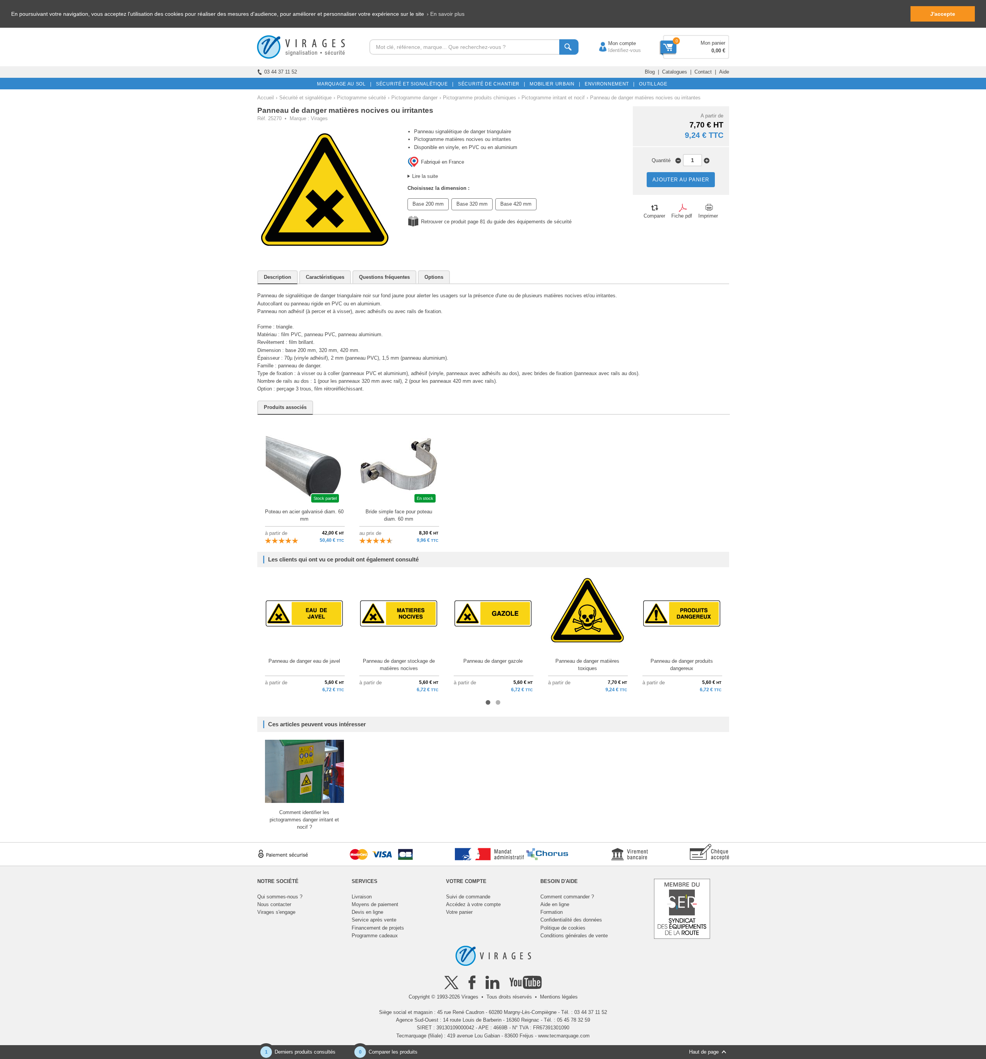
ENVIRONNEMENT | (608, 84)
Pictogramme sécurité (361, 98)
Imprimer (708, 216)
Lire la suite (425, 176)
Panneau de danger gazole (493, 661)
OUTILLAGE (651, 84)
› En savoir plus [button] (445, 14)
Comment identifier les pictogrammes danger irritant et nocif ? (304, 819)
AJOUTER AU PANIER (680, 180)
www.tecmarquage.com (564, 1036)
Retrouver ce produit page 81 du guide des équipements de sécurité (496, 222)
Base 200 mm (428, 204)
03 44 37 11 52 (280, 72)
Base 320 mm (472, 204)
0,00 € (718, 51)
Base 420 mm (516, 204)
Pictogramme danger (414, 98)
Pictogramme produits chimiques (479, 98)
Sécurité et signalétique (305, 98)
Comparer (654, 216)
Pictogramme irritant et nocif (553, 98)
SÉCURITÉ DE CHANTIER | (490, 84)
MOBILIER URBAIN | (553, 84)
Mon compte (614, 43)
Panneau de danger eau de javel (304, 661)
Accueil (265, 98)
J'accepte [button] (942, 14)
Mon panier (713, 43)
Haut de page (704, 1052)
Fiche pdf (681, 216)
